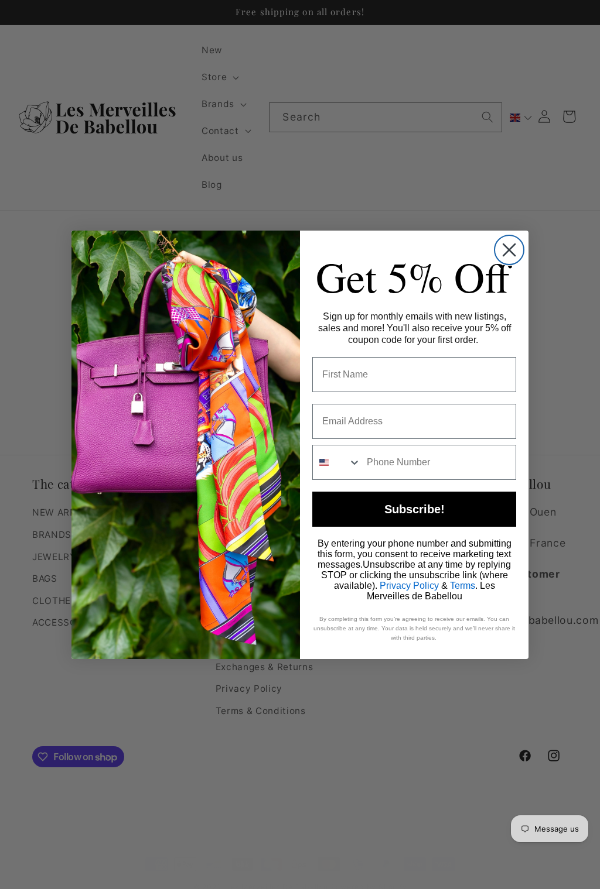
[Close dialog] (509, 250)
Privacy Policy (409, 586)
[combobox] (337, 462)
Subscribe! (414, 509)
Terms (462, 586)
